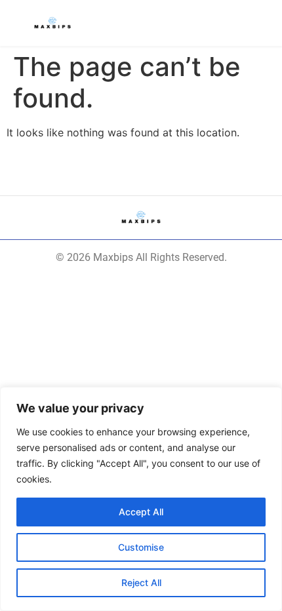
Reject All (141, 582)
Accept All (141, 511)
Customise (141, 547)
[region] (141, 499)
